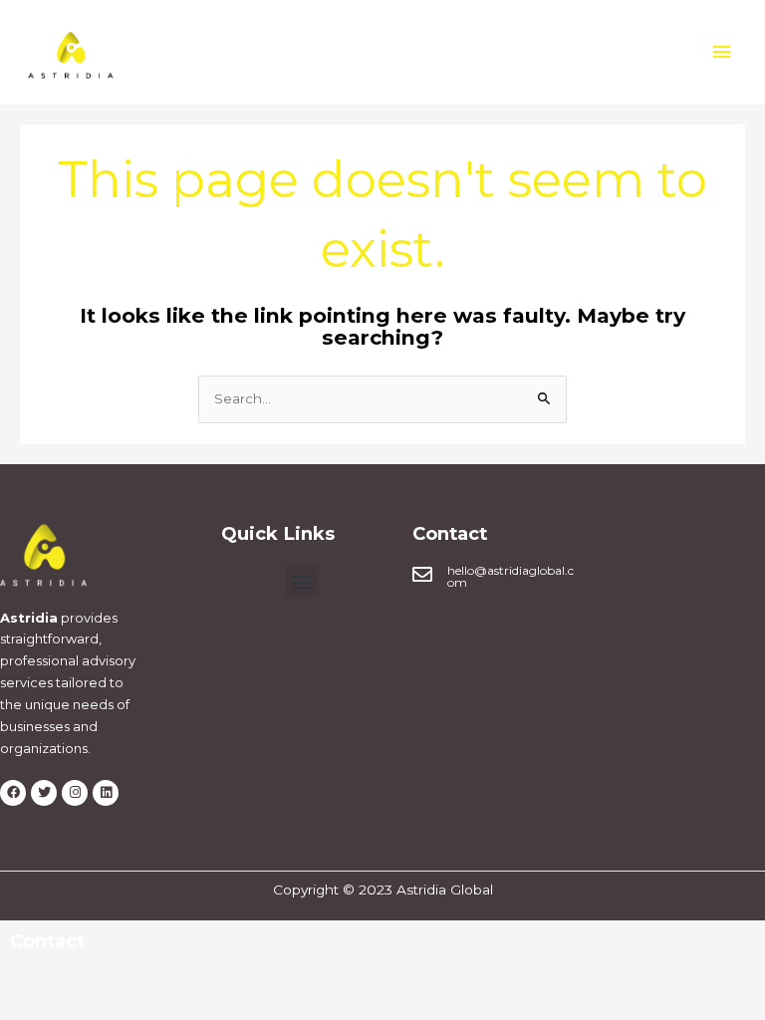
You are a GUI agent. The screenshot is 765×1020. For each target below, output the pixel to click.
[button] (302, 581)
